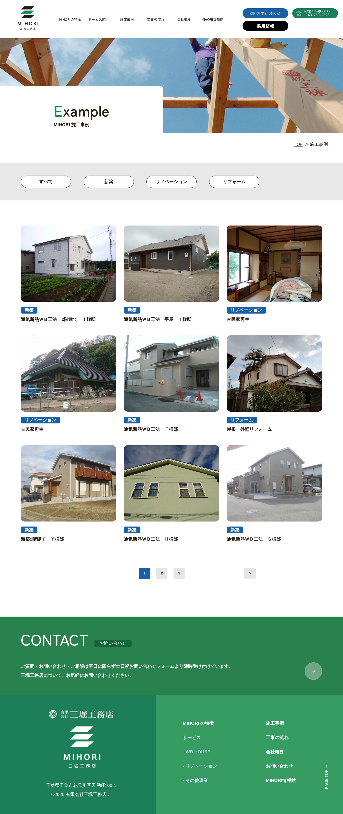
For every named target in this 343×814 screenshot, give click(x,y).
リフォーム (234, 181)
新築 (108, 181)
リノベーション (171, 181)
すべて (46, 181)
